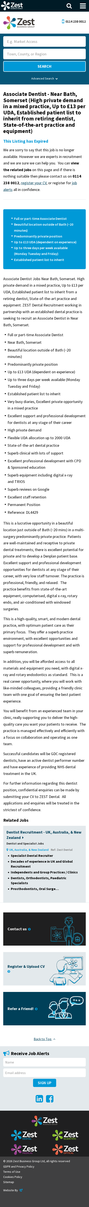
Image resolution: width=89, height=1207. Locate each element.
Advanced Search (42, 78)
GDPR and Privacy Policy (18, 1166)
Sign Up (44, 1082)
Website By (13, 1190)
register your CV (33, 182)
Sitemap (8, 1182)
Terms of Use (11, 1172)
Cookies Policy (12, 1177)
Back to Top (43, 1039)
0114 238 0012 (75, 21)
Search (44, 66)
